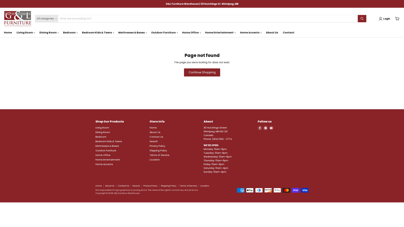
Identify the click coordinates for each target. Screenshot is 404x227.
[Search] (362, 18)
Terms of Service (159, 155)
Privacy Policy (157, 146)
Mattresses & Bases (131, 32)
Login (386, 18)
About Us (272, 32)
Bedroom (69, 32)
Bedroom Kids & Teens (97, 32)
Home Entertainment (219, 32)
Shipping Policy (158, 150)
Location (155, 159)
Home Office (190, 32)
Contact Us (156, 136)
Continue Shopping (202, 72)
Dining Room (48, 32)
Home (8, 32)
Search (154, 141)
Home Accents (250, 32)
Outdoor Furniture (163, 32)
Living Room (25, 32)
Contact (288, 32)
